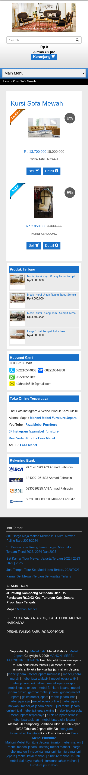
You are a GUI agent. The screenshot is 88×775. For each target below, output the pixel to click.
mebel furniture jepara (53, 687)
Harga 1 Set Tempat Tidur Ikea (46, 331)
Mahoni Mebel (27, 609)
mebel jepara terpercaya (27, 715)
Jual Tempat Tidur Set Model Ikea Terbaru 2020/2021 (42, 570)
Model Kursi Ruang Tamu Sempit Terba (51, 313)
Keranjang (42, 57)
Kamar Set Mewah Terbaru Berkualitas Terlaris (38, 576)
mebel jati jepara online (37, 706)
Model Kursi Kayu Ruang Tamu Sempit (51, 276)
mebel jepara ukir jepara (58, 719)
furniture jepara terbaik (62, 715)
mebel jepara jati (20, 701)
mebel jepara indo (62, 697)
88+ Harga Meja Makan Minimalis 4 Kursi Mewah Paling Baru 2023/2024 (40, 538)
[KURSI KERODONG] (43, 202)
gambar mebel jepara (43, 692)
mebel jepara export (22, 687)
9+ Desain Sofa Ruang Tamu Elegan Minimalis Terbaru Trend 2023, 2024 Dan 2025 (38, 549)
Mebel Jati (37, 651)
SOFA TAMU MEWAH (44, 159)
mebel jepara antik (63, 678)
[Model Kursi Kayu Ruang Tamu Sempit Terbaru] (17, 280)
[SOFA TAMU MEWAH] (44, 127)
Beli (32, 171)
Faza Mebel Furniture (41, 424)
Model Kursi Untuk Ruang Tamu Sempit (51, 294)
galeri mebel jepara (35, 697)
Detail (50, 171)
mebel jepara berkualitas (28, 683)
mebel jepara (17, 674)
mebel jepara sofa (69, 710)
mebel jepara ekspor (61, 683)
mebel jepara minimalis (44, 674)
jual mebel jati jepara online (35, 710)
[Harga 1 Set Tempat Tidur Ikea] (17, 334)
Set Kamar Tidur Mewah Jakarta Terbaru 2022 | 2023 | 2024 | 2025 (44, 561)
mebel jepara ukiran (25, 719)
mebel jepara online (45, 701)
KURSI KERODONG (44, 233)
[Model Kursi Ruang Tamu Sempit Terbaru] (17, 316)
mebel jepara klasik (34, 678)
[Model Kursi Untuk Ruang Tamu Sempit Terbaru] (17, 298)
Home (5, 81)
